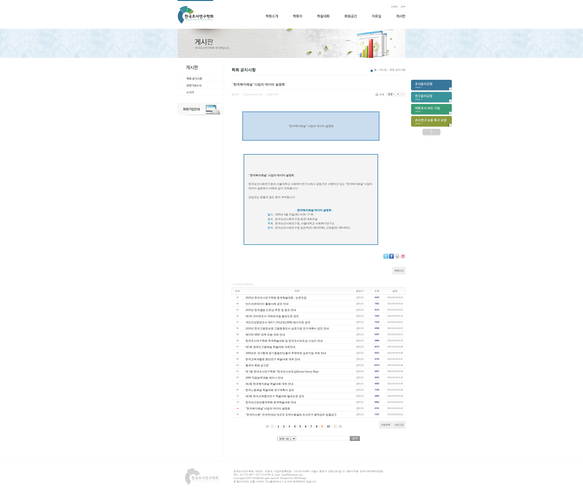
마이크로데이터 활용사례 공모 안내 (267, 303)
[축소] (403, 94)
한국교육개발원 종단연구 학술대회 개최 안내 (272, 359)
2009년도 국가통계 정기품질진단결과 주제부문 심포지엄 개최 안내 (285, 353)
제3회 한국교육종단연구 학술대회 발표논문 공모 (274, 396)
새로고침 (399, 424)
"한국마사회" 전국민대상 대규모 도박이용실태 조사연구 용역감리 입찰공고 (291, 414)
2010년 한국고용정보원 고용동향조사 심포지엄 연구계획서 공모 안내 (287, 328)
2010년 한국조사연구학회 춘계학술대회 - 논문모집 (276, 297)
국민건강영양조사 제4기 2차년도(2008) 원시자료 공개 (277, 322)
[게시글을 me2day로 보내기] (397, 256)
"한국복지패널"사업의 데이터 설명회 (267, 408)
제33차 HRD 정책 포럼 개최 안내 (265, 334)
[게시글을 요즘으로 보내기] (402, 256)
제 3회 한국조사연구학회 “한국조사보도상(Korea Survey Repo (282, 371)
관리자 (359, 297)
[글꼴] (391, 94)
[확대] (398, 94)
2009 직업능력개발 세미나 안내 (264, 377)
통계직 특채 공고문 (257, 365)
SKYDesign (300, 478)
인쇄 (381, 94)
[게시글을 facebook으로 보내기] (391, 256)
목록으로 (399, 270)
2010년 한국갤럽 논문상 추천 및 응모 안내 (270, 310)
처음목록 (385, 424)
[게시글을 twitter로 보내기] (386, 256)
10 (328, 426)
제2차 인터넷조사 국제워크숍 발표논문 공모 (272, 316)
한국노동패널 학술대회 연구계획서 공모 (269, 390)
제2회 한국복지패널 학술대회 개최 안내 (269, 383)
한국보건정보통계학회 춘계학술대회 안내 (270, 402)
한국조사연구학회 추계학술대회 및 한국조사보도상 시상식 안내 (284, 340)
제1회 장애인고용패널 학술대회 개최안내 (270, 347)
